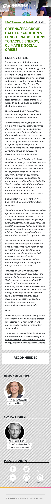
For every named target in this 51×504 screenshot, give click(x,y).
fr (44, 22)
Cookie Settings (36, 498)
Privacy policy (22, 498)
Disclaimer (10, 498)
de (40, 22)
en (36, 22)
